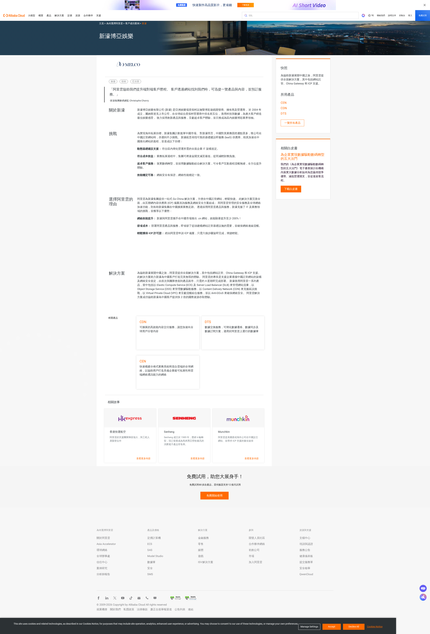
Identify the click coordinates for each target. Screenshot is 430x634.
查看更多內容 (143, 458)
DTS (208, 322)
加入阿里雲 (255, 562)
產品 (49, 15)
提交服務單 (306, 562)
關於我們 (115, 609)
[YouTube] (123, 598)
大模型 (31, 15)
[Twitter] (115, 598)
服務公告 (304, 550)
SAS (149, 550)
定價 (69, 15)
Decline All (354, 626)
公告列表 (180, 609)
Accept (331, 626)
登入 (410, 15)
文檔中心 (304, 537)
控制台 (402, 15)
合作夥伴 (88, 15)
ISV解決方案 (205, 562)
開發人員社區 (257, 537)
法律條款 (142, 609)
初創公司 (254, 550)
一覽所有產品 (292, 122)
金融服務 (203, 537)
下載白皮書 (291, 189)
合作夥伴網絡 (257, 544)
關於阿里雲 (103, 537)
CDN (143, 322)
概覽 (40, 15)
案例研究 (102, 568)
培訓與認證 (306, 544)
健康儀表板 (306, 556)
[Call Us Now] (147, 598)
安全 (150, 568)
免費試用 (423, 15)
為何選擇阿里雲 (114, 23)
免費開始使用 (214, 495)
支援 (98, 15)
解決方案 (59, 15)
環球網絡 (102, 550)
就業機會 (102, 609)
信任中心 (102, 562)
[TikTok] (131, 598)
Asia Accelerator (106, 544)
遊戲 (200, 556)
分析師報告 (103, 574)
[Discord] (155, 598)
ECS (149, 544)
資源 (77, 15)
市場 (251, 556)
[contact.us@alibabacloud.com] (139, 598)
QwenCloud (306, 574)
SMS (150, 574)
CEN (143, 361)
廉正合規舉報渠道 (161, 609)
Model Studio (155, 556)
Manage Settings (309, 626)
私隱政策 (128, 609)
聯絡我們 (381, 15)
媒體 (200, 550)
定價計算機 (154, 537)
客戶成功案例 (132, 23)
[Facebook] (99, 598)
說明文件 (392, 15)
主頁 (101, 23)
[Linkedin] (107, 598)
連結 (190, 609)
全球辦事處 (103, 556)
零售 (200, 544)
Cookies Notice (374, 626)
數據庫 (151, 562)
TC (372, 15)
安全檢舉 (304, 568)
